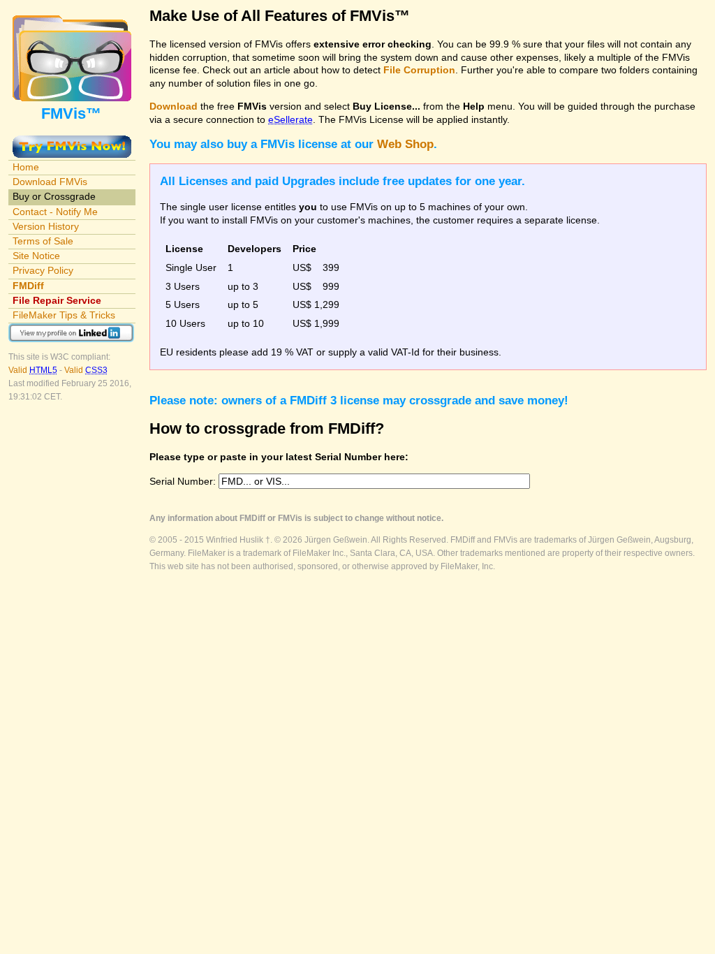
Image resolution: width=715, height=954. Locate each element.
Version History (46, 226)
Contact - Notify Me (55, 211)
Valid (32, 370)
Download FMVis (50, 181)
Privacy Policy (43, 270)
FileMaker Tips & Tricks (64, 315)
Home (26, 167)
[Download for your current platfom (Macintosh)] (72, 141)
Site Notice (36, 255)
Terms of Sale (43, 241)
